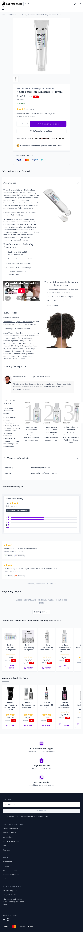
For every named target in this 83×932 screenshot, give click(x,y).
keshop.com (6, 15)
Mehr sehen (11, 666)
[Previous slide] (16, 46)
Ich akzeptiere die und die (27, 816)
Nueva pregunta (41, 612)
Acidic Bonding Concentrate (27, 15)
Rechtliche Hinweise (10, 828)
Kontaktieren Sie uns (11, 841)
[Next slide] (66, 46)
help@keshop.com (10, 890)
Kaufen (30, 668)
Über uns (6, 850)
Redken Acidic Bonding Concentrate (35, 88)
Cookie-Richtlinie (9, 833)
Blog (4, 846)
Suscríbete (41, 811)
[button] (15, 79)
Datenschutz (8, 837)
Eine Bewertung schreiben (18, 510)
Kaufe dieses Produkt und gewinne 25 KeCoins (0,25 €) (41, 145)
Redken (13, 15)
